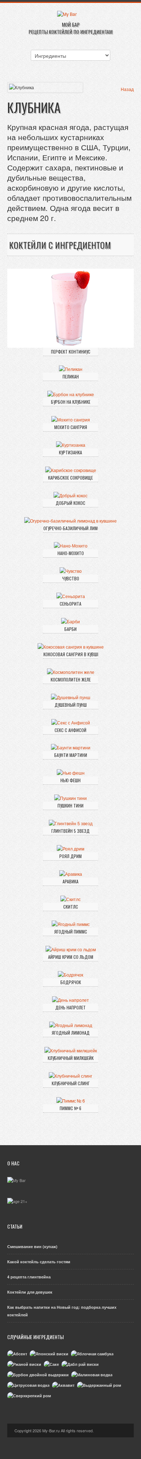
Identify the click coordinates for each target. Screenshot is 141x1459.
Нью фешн (70, 780)
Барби (70, 629)
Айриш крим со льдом (70, 957)
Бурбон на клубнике (70, 402)
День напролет (70, 1007)
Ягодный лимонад (71, 1033)
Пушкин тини (70, 805)
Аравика (70, 881)
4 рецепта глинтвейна (29, 1277)
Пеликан (71, 376)
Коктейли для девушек (29, 1292)
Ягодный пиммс (70, 931)
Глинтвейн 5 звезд (70, 831)
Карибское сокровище (70, 478)
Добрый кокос (70, 503)
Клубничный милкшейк (71, 1058)
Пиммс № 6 (70, 1108)
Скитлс (70, 907)
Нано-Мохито (70, 553)
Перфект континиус (70, 351)
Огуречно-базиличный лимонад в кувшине (70, 528)
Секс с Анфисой (70, 730)
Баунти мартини (70, 755)
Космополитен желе (71, 679)
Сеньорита (70, 604)
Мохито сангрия (70, 427)
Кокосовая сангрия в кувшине (70, 654)
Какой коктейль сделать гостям (38, 1261)
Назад (127, 89)
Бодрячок (70, 982)
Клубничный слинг (71, 1083)
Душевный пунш (71, 705)
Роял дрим (70, 856)
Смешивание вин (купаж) (32, 1246)
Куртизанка (70, 452)
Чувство (70, 578)
